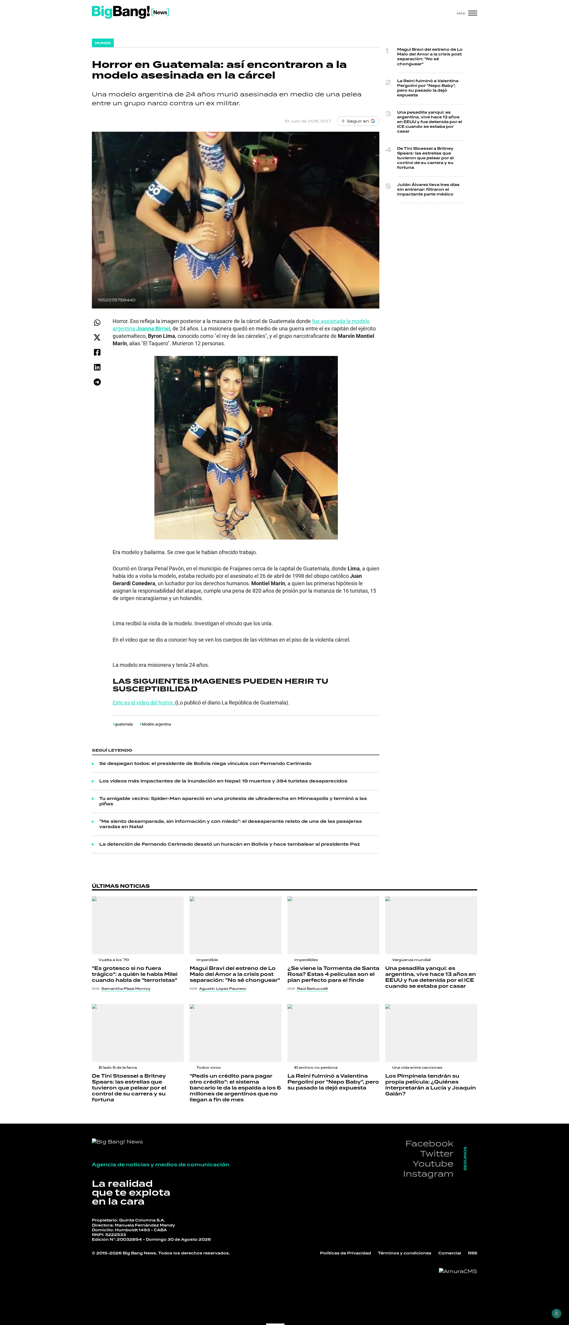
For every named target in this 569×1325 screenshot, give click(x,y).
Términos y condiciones (404, 1253)
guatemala (124, 724)
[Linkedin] (97, 367)
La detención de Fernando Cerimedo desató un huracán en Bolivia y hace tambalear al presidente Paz (229, 844)
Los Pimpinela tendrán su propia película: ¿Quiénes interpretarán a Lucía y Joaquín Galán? (430, 1085)
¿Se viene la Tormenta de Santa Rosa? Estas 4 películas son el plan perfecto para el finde (333, 974)
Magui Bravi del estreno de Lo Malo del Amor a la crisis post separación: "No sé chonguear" (430, 57)
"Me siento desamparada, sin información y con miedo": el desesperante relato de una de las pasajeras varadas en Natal (230, 824)
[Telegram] (97, 382)
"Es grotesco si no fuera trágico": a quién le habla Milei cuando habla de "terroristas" (135, 974)
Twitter (436, 1153)
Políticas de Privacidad (345, 1253)
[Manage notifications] (556, 1313)
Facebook (429, 1143)
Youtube (433, 1163)
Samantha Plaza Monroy (126, 988)
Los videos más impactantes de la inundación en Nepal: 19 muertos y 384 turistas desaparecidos (223, 781)
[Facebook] (97, 352)
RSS (472, 1253)
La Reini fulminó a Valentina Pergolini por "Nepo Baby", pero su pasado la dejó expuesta (427, 88)
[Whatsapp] (97, 322)
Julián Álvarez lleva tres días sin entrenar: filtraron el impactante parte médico (428, 189)
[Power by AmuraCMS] (458, 1271)
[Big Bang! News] (130, 12)
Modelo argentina (156, 724)
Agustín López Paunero (222, 988)
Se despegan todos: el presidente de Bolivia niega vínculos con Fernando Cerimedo (205, 764)
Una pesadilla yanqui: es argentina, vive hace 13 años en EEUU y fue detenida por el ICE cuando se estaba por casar (429, 122)
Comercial (449, 1253)
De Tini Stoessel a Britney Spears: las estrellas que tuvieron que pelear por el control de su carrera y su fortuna (425, 158)
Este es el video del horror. (144, 702)
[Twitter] (97, 337)
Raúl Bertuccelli (312, 988)
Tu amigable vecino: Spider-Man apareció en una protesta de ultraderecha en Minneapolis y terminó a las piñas (233, 801)
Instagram (428, 1173)
